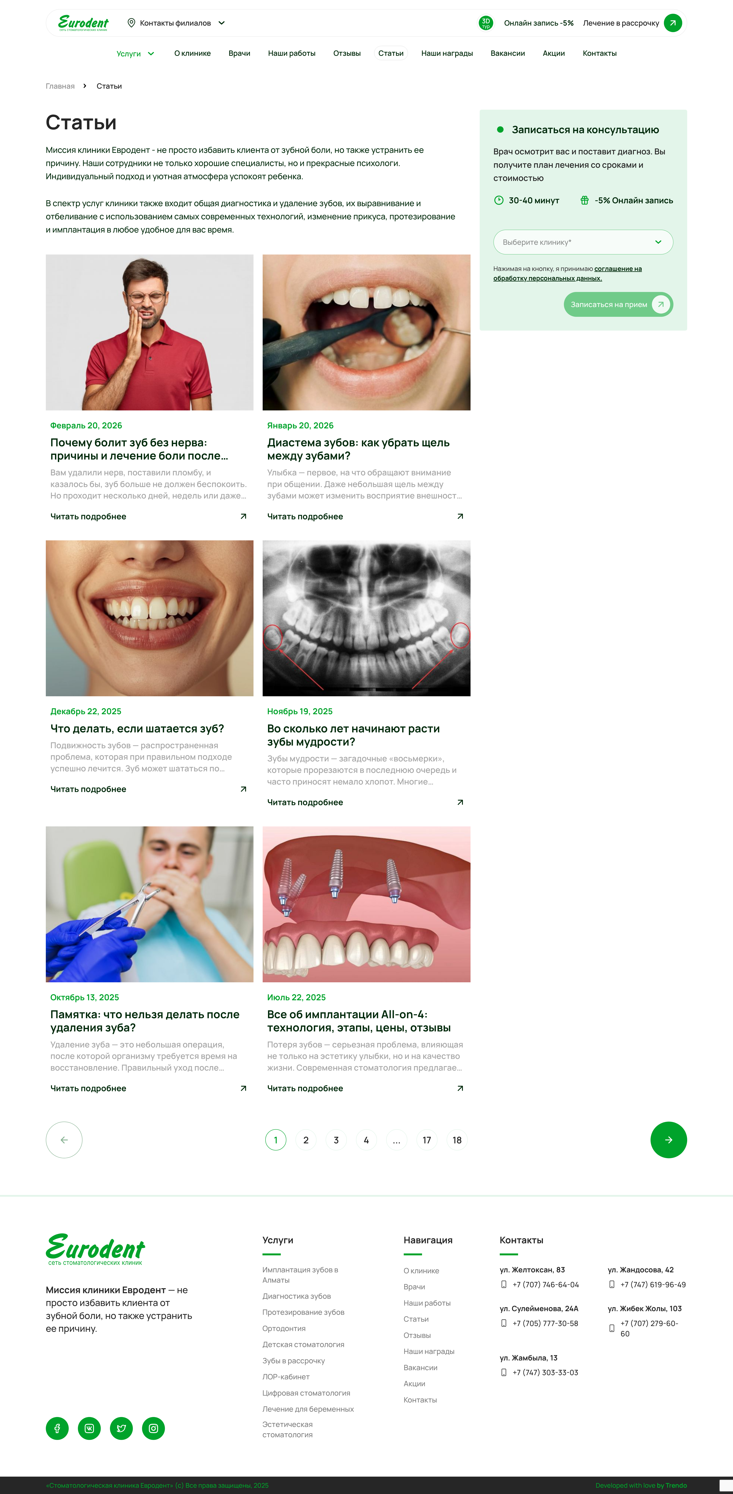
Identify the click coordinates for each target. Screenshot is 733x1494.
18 (457, 1140)
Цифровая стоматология (306, 1393)
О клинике (421, 1270)
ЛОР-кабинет (286, 1377)
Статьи (416, 1319)
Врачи (414, 1287)
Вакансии (421, 1367)
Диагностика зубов (296, 1296)
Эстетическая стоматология (287, 1429)
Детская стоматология (303, 1344)
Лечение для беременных (308, 1409)
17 (427, 1140)
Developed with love (641, 1485)
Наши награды (429, 1351)
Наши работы (427, 1303)
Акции (414, 1383)
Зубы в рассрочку (293, 1360)
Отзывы (417, 1335)
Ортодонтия (284, 1328)
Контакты (420, 1400)
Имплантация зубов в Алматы (300, 1275)
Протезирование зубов (303, 1312)
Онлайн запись (539, 23)
